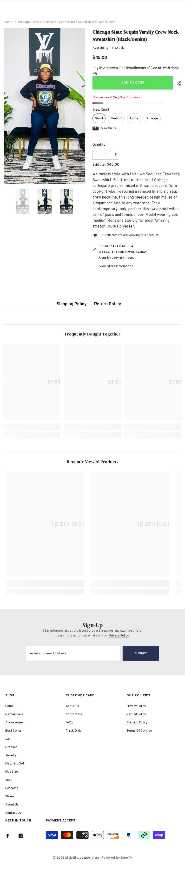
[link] (32, 426)
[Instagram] (20, 835)
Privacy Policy (119, 636)
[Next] (83, 201)
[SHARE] (177, 83)
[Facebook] (7, 835)
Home (8, 22)
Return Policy (107, 304)
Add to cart (131, 83)
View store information (116, 266)
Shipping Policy (72, 304)
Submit (140, 653)
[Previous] (5, 201)
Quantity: (99, 145)
